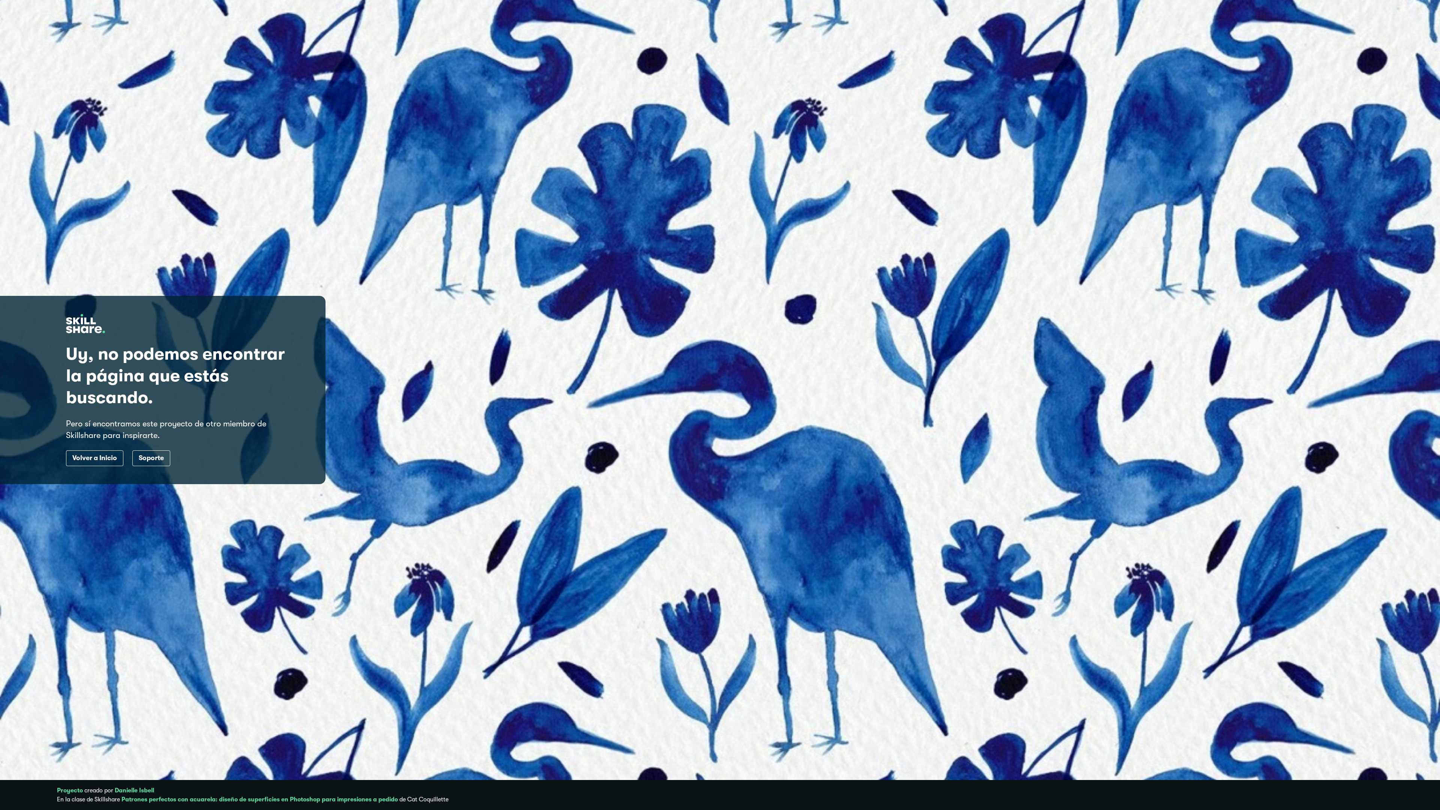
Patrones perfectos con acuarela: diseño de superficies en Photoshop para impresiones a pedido (260, 799)
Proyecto (70, 790)
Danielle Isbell (134, 790)
